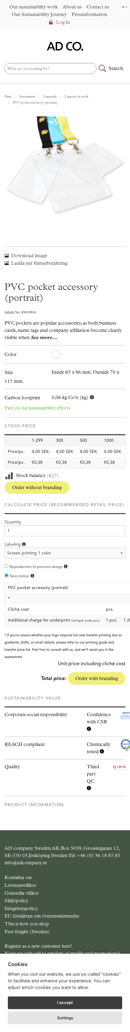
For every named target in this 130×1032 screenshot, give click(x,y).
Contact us (97, 7)
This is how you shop (27, 924)
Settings (65, 1017)
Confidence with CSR (99, 718)
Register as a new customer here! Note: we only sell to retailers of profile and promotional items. (62, 953)
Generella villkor (22, 893)
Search (116, 68)
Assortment (27, 96)
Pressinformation (89, 14)
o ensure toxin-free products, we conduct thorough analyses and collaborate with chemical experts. (98, 748)
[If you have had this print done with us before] (65, 566)
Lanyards (50, 96)
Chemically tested (98, 747)
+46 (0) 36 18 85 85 (98, 855)
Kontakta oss (18, 877)
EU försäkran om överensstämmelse (42, 916)
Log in (62, 22)
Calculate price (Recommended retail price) (64, 504)
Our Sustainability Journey (39, 14)
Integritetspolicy (21, 908)
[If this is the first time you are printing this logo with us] (32, 575)
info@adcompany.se (26, 862)
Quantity (13, 522)
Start (8, 96)
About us (72, 7)
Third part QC (93, 774)
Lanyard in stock (76, 96)
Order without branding (37, 487)
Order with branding (96, 678)
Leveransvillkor (20, 885)
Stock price (20, 426)
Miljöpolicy (16, 900)
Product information (34, 804)
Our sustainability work (33, 7)
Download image (29, 255)
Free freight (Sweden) (27, 931)
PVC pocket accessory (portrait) (35, 102)
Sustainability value (33, 698)
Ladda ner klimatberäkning (39, 263)
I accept (65, 1002)
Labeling (13, 544)
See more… (44, 337)
